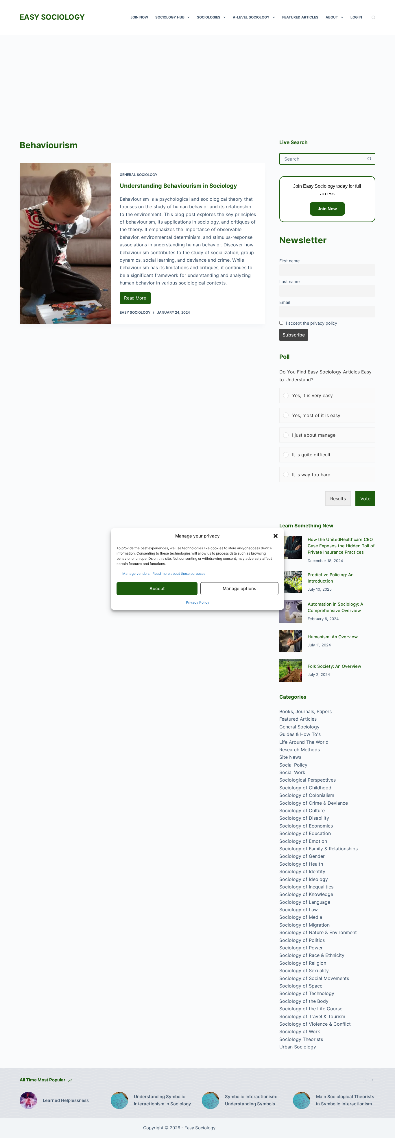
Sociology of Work (299, 1031)
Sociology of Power (301, 948)
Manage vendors (135, 573)
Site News (290, 757)
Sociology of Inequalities (306, 887)
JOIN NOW (139, 17)
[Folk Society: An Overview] (290, 670)
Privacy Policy (197, 602)
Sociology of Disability (304, 818)
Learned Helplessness (66, 1100)
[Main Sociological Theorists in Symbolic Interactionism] (301, 1100)
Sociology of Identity (302, 871)
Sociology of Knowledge (306, 894)
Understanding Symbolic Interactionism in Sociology (162, 1100)
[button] (275, 536)
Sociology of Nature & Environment (318, 932)
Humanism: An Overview (333, 636)
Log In (356, 17)
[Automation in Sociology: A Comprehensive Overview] (290, 611)
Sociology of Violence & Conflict (315, 1024)
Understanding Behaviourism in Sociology (178, 185)
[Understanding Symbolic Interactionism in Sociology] (119, 1100)
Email (284, 302)
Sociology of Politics (302, 940)
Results (338, 498)
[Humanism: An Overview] (290, 641)
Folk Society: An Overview (334, 666)
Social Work (292, 772)
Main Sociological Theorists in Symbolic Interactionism (345, 1100)
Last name (289, 281)
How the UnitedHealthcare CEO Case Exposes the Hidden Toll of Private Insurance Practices (341, 546)
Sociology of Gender (302, 856)
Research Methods (299, 749)
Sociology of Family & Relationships (318, 848)
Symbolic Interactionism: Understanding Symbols (251, 1100)
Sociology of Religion (302, 963)
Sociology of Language (304, 902)
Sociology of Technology (306, 993)
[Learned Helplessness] (28, 1100)
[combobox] (322, 159)
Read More (137, 299)
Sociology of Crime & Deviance (313, 803)
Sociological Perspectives (307, 780)
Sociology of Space (300, 986)
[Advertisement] (197, 78)
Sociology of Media (300, 917)
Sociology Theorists (301, 1039)
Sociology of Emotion (303, 841)
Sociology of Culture (302, 810)
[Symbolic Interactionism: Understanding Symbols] (210, 1100)
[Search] (373, 17)
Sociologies (208, 17)
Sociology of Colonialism (306, 795)
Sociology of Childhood (305, 788)
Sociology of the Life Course (310, 1008)
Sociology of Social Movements (314, 978)
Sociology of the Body (303, 1001)
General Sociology (138, 174)
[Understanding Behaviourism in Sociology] (65, 243)
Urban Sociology (297, 1047)
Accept (157, 588)
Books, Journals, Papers (305, 711)
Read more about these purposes (178, 573)
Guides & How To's (300, 734)
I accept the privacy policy (311, 323)
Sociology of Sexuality (304, 970)
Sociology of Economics (306, 826)
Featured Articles (300, 17)
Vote (365, 498)
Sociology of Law (298, 909)
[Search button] (369, 159)
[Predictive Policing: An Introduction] (290, 582)
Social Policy (293, 765)
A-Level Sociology (251, 17)
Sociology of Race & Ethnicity (311, 955)
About (332, 17)
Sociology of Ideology (303, 879)
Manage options (239, 588)
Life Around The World (303, 742)
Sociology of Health (301, 864)
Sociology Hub (169, 17)
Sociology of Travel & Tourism (312, 1016)
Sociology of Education (305, 833)
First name (289, 260)
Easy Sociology (52, 17)
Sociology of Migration (304, 925)
